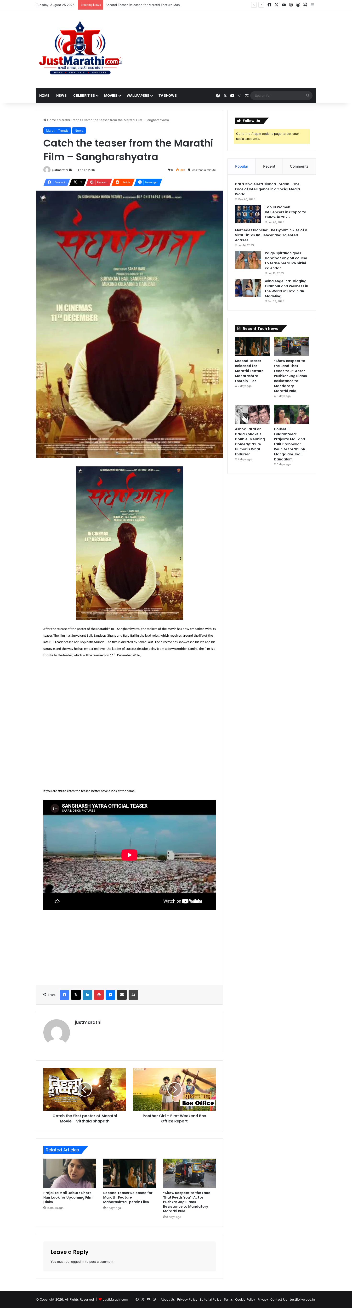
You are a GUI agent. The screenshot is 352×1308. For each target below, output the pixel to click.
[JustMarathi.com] (80, 49)
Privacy (262, 1299)
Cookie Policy (245, 1299)
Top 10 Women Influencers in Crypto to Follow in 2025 (285, 212)
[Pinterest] (99, 995)
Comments (299, 166)
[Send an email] (70, 170)
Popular (241, 166)
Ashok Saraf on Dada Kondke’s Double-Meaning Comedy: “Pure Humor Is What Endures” (250, 442)
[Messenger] (110, 995)
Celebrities (84, 95)
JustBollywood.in (302, 1299)
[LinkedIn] (87, 995)
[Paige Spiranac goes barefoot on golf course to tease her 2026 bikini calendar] (248, 260)
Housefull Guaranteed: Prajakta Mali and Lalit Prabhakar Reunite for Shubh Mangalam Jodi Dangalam (289, 444)
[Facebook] (64, 995)
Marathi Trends (70, 120)
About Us (168, 1299)
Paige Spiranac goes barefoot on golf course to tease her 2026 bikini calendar (286, 261)
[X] (76, 995)
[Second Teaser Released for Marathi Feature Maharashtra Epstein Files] (129, 1173)
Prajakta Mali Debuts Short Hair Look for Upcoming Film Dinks (67, 1197)
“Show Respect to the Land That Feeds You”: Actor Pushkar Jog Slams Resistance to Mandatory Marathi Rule (186, 1201)
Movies (110, 95)
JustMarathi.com (115, 1299)
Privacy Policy (187, 1299)
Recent (269, 166)
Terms (228, 1299)
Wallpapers (138, 95)
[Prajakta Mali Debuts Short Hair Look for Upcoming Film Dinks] (69, 1173)
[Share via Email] (122, 995)
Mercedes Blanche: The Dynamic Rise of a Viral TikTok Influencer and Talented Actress (271, 235)
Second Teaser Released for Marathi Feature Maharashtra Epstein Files (159, 5)
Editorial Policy (210, 1299)
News (61, 95)
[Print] (133, 995)
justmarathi (60, 170)
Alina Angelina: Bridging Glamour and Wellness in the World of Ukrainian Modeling (286, 289)
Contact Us (278, 1299)
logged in (77, 1261)
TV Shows (168, 95)
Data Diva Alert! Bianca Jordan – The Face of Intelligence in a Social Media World (267, 189)
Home (44, 95)
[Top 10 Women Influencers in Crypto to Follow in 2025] (248, 214)
